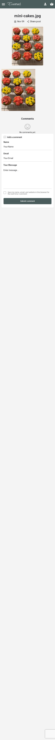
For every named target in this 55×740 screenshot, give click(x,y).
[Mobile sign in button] (45, 4)
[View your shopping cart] (52, 4)
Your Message (10, 165)
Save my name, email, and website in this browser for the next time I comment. (28, 193)
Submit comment (27, 201)
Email (6, 153)
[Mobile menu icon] (3, 4)
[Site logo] (16, 4)
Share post (35, 21)
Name (6, 142)
